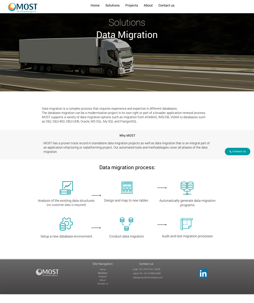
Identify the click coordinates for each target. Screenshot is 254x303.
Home (103, 269)
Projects (103, 276)
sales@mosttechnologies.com (148, 277)
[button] (112, 5)
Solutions (102, 272)
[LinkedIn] (203, 273)
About (102, 279)
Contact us (102, 283)
